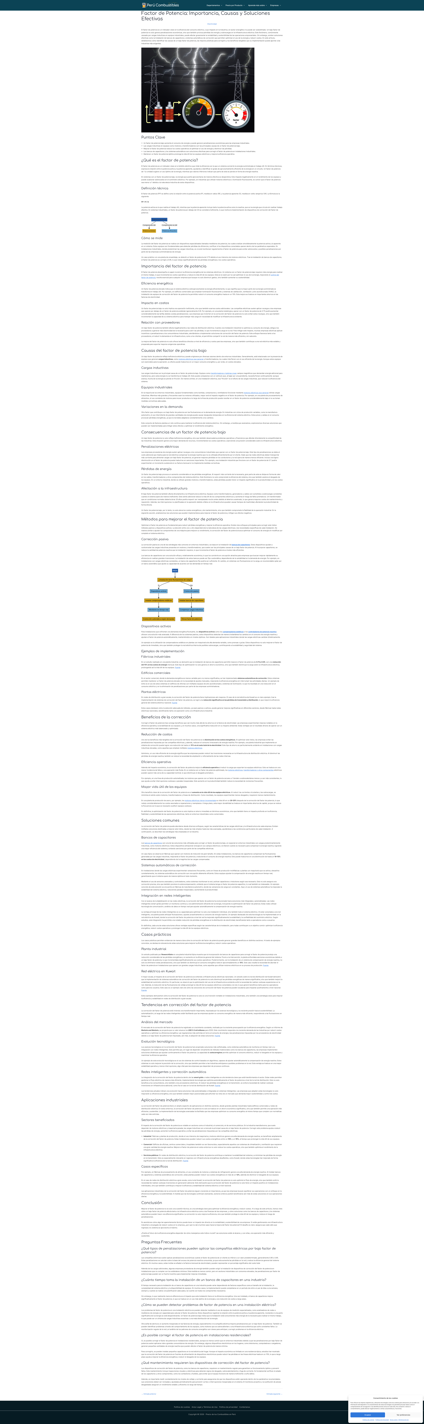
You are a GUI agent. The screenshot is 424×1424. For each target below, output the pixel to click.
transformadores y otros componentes (259, 770)
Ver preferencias (403, 1415)
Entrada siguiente (274, 1394)
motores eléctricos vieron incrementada (200, 800)
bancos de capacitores (153, 843)
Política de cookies (368, 1420)
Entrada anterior (149, 1394)
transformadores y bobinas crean (224, 373)
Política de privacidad (382, 1420)
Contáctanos (244, 1407)
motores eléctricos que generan (191, 359)
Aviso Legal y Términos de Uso (399, 1420)
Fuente (177, 667)
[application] (221, 5)
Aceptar (367, 1415)
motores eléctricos (194, 748)
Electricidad (212, 24)
